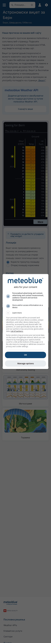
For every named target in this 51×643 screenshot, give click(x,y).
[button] (25, 313)
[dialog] (25, 321)
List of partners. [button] (17, 331)
